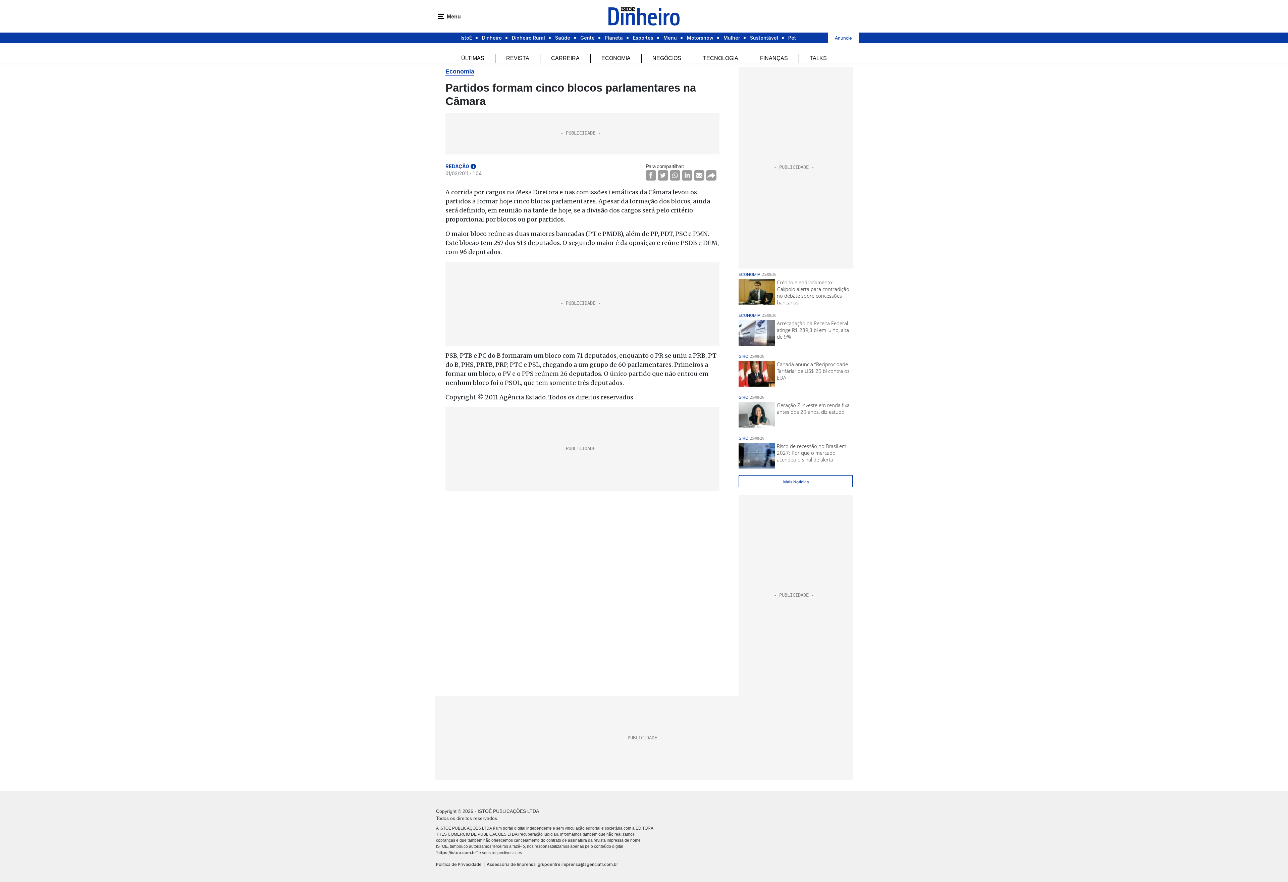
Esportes (643, 38)
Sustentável (764, 38)
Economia (616, 58)
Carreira (565, 58)
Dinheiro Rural (528, 38)
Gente (587, 38)
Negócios (666, 58)
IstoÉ (466, 38)
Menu (670, 38)
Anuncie (843, 38)
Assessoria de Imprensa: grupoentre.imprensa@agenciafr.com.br (552, 864)
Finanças (774, 58)
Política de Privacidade (459, 864)
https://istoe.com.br (456, 852)
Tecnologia (720, 58)
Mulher (731, 38)
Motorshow (700, 38)
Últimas (472, 58)
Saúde (562, 38)
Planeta (614, 38)
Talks (818, 58)
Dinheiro (492, 38)
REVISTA (517, 58)
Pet (792, 38)
